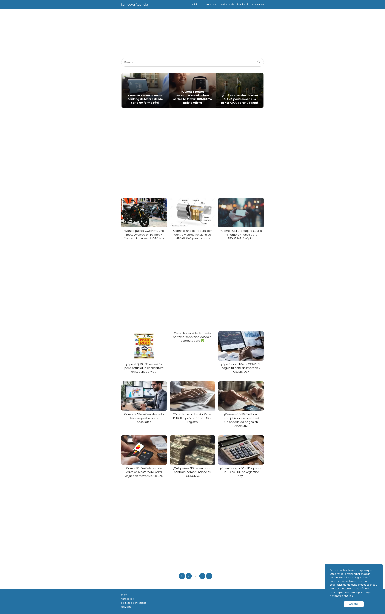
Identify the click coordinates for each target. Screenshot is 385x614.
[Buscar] (258, 61)
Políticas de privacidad (234, 4)
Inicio (195, 4)
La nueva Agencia (134, 4)
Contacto (258, 4)
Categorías (209, 4)
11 (202, 575)
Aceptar (353, 604)
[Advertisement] (192, 34)
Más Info (348, 595)
